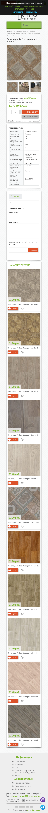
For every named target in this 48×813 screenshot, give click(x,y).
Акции (17, 775)
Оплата (18, 767)
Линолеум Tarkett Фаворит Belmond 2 (23, 696)
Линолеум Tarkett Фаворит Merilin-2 (23, 348)
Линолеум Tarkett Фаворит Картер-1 (23, 435)
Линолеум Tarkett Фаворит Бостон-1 (23, 391)
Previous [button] (5, 63)
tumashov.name (33, 810)
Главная (9, 32)
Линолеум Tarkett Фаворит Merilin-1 (23, 304)
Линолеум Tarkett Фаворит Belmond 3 (23, 740)
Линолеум (17, 32)
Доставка (19, 764)
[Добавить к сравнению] (22, 308)
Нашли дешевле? (34, 121)
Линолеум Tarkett (28, 32)
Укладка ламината (23, 786)
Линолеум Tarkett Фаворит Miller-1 (22, 653)
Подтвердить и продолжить (24, 11)
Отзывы (15, 196)
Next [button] (43, 63)
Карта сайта (20, 789)
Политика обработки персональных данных (25, 771)
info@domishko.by (33, 800)
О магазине (20, 761)
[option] (24, 62)
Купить (15, 309)
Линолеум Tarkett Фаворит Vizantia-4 (23, 522)
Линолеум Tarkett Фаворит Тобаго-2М (23, 566)
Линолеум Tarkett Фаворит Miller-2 (22, 609)
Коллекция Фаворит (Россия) (16, 34)
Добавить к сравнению (18, 121)
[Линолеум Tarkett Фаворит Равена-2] (24, 62)
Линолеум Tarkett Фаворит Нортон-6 (23, 479)
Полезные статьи (22, 783)
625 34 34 (17, 796)
